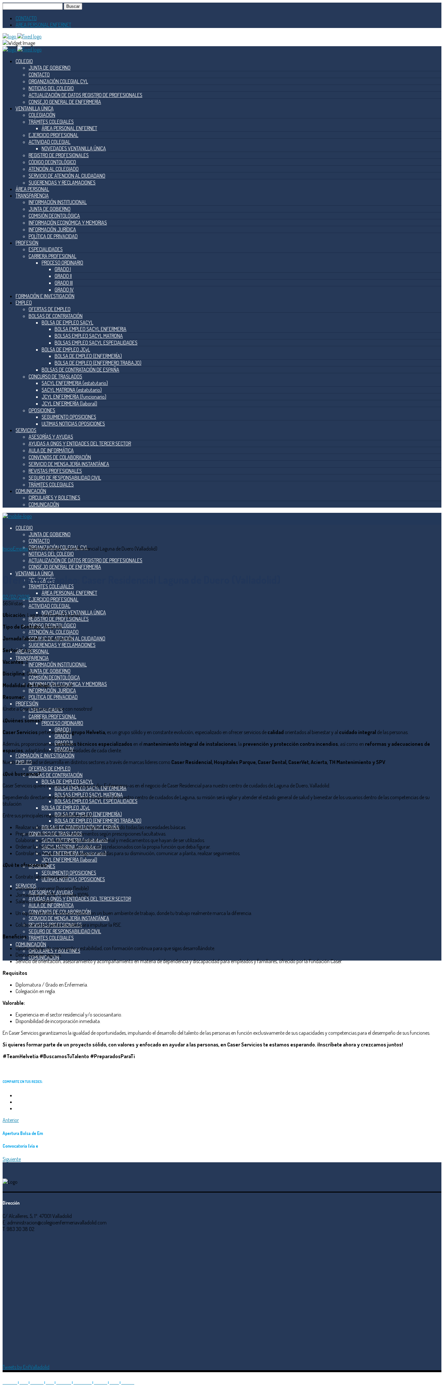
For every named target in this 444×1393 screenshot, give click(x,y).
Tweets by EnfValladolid (26, 1367)
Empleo (20, 548)
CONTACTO (26, 18)
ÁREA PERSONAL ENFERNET (43, 24)
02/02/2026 (16, 597)
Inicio (8, 548)
